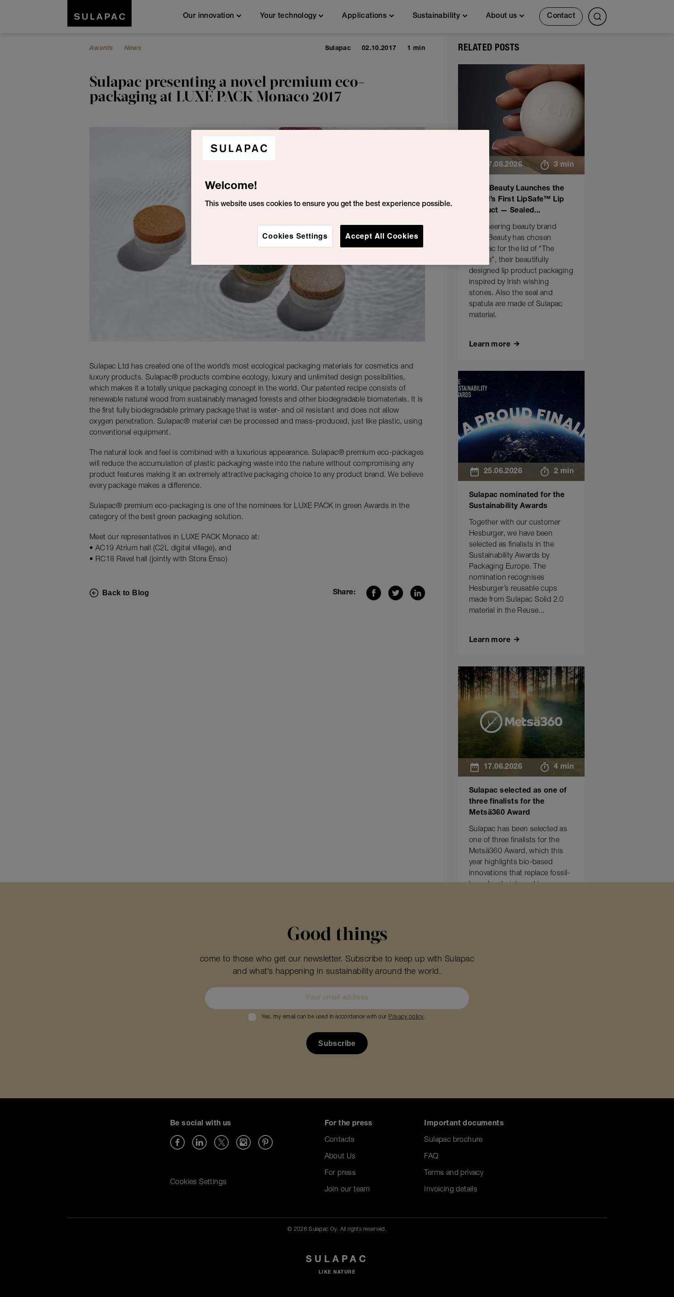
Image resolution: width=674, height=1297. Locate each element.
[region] (340, 197)
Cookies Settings (295, 235)
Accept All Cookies (381, 235)
